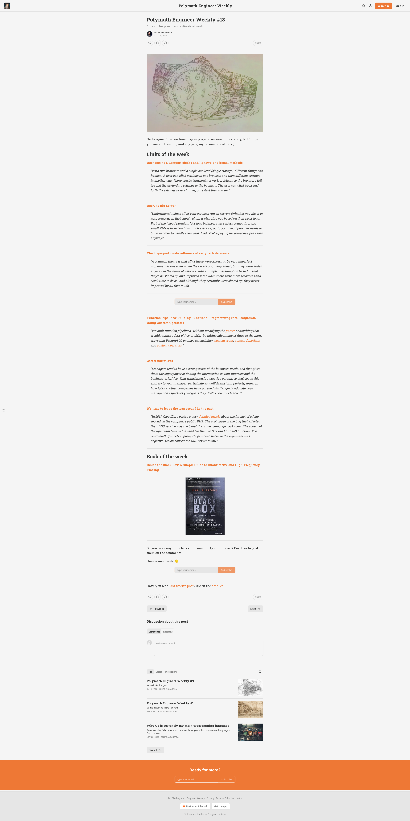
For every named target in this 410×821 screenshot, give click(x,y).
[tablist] (160, 632)
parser (230, 331)
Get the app (220, 806)
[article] (205, 687)
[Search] (363, 6)
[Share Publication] (370, 6)
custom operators (169, 345)
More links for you (157, 685)
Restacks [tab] (167, 631)
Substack (189, 814)
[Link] (142, 154)
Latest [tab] (159, 671)
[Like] (150, 43)
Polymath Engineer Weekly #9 (170, 681)
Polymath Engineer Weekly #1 (170, 703)
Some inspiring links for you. (162, 707)
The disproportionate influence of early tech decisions (188, 253)
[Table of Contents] (3, 410)
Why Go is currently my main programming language (188, 726)
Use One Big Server (161, 206)
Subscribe (384, 5)
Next (253, 608)
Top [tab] (150, 671)
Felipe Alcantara (163, 32)
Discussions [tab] (171, 671)
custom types (223, 340)
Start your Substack (197, 806)
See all (153, 750)
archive (217, 586)
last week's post (181, 586)
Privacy (210, 798)
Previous (159, 608)
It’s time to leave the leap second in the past (180, 408)
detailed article (209, 416)
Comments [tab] (154, 631)
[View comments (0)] (157, 43)
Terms (219, 798)
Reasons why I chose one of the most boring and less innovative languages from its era (188, 731)
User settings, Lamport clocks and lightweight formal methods (195, 163)
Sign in (400, 5)
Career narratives (160, 361)
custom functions (247, 340)
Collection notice (233, 798)
